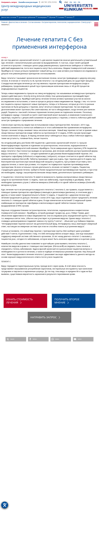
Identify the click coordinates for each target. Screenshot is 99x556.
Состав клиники (34, 22)
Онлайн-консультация (28, 2)
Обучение (52, 17)
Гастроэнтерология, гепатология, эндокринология (61, 22)
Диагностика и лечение (8, 17)
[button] (16, 339)
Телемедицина (42, 17)
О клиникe (61, 17)
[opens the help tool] (4, 505)
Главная (4, 22)
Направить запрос (9, 2)
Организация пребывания (27, 17)
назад (3, 57)
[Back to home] (78, 7)
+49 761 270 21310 (49, 2)
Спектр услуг (86, 22)
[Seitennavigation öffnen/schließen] (96, 24)
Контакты (70, 17)
